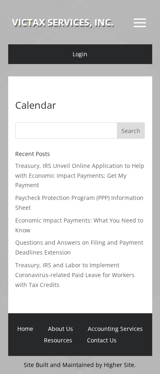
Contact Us (102, 340)
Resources (58, 340)
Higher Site (119, 365)
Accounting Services (115, 329)
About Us (60, 329)
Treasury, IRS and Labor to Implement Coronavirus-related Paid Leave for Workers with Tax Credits (75, 275)
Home (25, 329)
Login (80, 54)
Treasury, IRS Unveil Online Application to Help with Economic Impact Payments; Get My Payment (79, 175)
